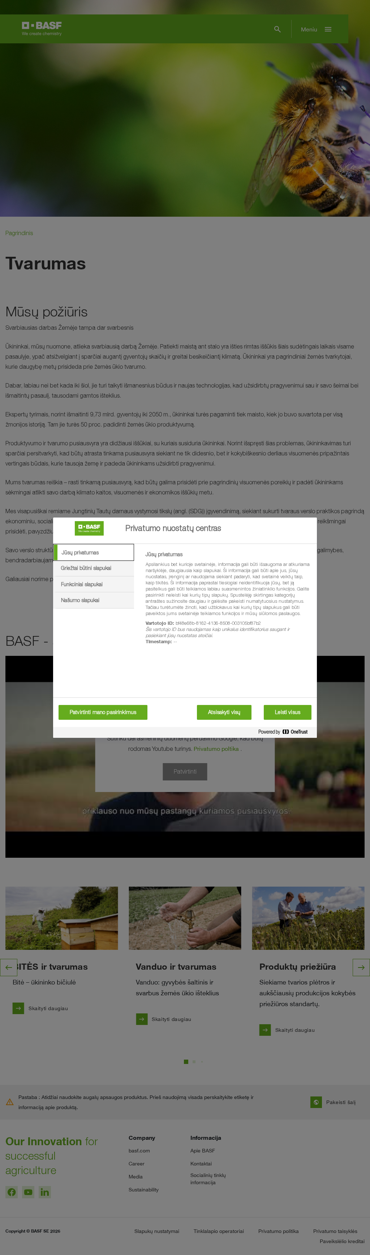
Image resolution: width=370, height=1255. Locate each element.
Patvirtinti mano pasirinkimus (103, 712)
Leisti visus (287, 712)
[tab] (93, 553)
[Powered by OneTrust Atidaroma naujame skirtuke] (285, 733)
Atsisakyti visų (224, 712)
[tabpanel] (228, 602)
